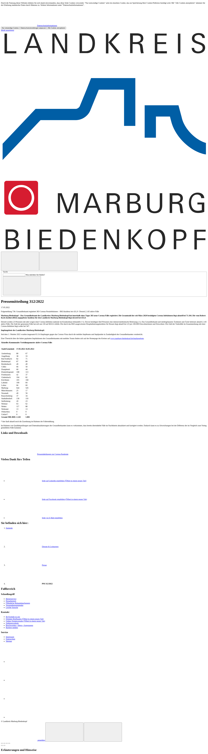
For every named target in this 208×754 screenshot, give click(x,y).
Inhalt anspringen (7, 30)
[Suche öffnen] (20, 261)
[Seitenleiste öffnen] (58, 261)
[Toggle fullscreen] (7, 743)
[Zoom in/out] (9, 743)
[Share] (4, 743)
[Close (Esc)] (2, 743)
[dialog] (104, 15)
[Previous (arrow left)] (2, 745)
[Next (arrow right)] (4, 745)
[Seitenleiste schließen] (103, 732)
